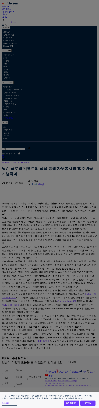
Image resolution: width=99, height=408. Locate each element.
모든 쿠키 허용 (71, 403)
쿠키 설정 (5, 403)
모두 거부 (88, 403)
